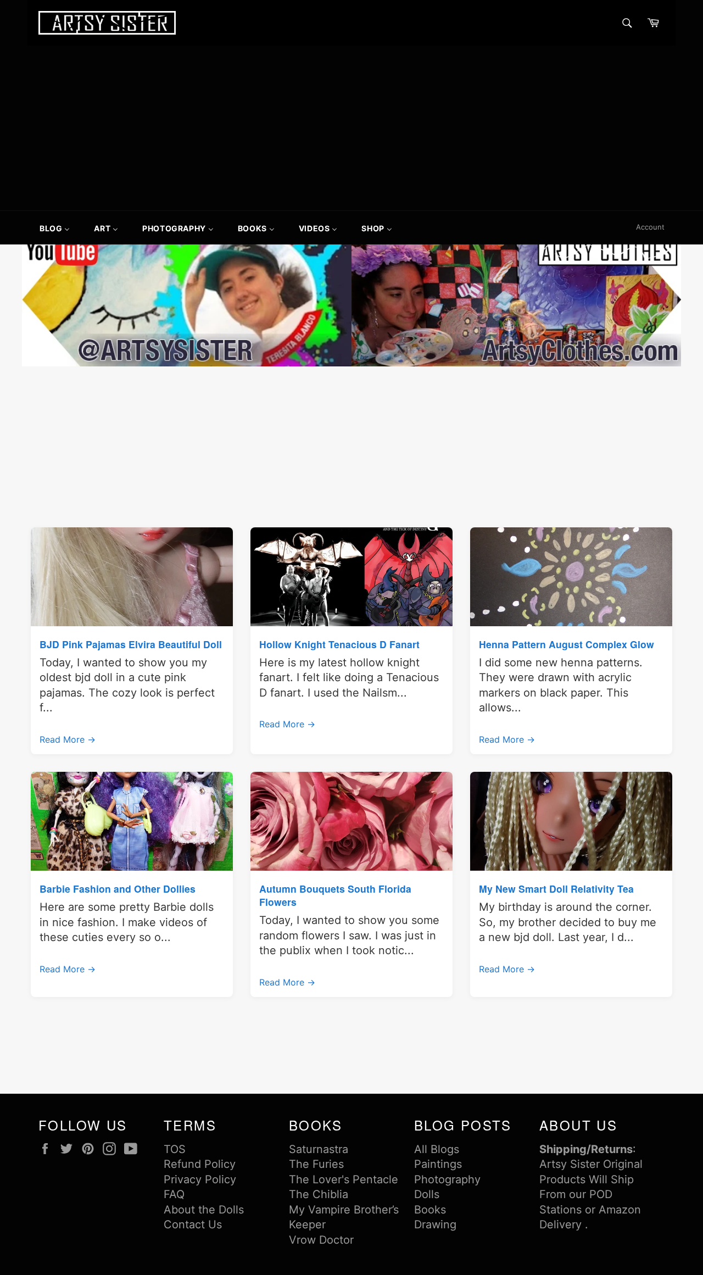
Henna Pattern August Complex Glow (566, 644)
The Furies (316, 1164)
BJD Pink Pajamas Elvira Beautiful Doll (131, 644)
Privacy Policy (200, 1179)
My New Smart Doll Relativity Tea (556, 888)
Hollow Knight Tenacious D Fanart (339, 644)
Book (427, 1209)
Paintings (438, 1164)
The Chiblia (318, 1194)
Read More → (68, 739)
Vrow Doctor (321, 1239)
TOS (175, 1149)
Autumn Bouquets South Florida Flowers (335, 895)
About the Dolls (204, 1209)
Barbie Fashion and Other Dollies (118, 888)
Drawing (435, 1224)
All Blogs (436, 1149)
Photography (447, 1179)
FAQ (174, 1194)
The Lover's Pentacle (343, 1179)
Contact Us (193, 1224)
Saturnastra (318, 1149)
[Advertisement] (351, 128)
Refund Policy (200, 1164)
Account (650, 226)
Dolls (426, 1194)
